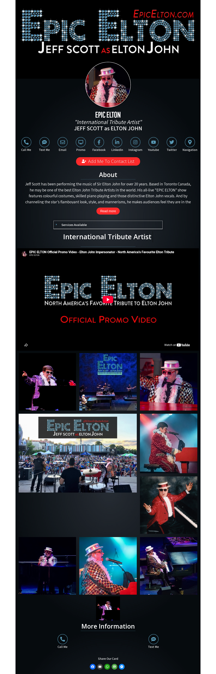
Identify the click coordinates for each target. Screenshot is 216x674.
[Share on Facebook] (93, 667)
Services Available (74, 225)
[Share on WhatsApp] (107, 667)
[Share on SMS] (115, 667)
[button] (108, 225)
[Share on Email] (100, 667)
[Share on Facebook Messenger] (122, 667)
